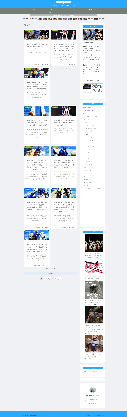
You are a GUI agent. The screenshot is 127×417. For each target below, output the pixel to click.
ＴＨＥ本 (92, 210)
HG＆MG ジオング (93, 164)
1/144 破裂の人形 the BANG (93, 116)
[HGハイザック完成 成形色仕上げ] (40, 19)
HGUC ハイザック (93, 158)
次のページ (50, 273)
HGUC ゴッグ (93, 152)
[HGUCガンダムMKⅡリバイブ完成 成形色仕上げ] (50, 19)
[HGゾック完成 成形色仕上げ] (55, 19)
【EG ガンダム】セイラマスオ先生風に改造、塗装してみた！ (93, 355)
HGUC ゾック (93, 155)
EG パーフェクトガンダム (93, 125)
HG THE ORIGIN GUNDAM (93, 128)
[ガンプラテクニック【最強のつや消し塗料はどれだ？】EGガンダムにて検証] (96, 19)
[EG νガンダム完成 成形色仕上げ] (85, 19)
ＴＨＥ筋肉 (92, 219)
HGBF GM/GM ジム (93, 134)
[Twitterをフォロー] (90, 404)
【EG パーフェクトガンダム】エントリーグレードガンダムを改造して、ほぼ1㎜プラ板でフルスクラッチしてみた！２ (94, 328)
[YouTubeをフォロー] (91, 404)
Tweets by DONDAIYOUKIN (90, 371)
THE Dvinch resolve (92, 107)
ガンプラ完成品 (93, 182)
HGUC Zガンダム (93, 137)
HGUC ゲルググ (93, 149)
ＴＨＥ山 (92, 202)
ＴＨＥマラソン (92, 199)
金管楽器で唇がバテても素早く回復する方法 (93, 279)
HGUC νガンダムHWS (93, 140)
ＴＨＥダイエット (92, 196)
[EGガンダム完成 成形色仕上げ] (80, 19)
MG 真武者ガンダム (93, 167)
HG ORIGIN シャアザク (93, 161)
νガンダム (93, 176)
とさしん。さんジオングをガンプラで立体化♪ (63, 15)
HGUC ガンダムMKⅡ (93, 146)
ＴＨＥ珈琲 (92, 217)
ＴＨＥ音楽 (92, 222)
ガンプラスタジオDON (92, 396)
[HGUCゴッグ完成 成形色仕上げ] (60, 19)
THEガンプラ (92, 113)
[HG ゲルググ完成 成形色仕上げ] (75, 19)
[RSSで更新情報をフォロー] (95, 404)
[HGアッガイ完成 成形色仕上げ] (45, 19)
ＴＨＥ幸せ (92, 205)
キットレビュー (93, 185)
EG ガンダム (93, 122)
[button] (103, 380)
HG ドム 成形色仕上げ (93, 131)
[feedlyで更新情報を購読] (93, 404)
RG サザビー (93, 173)
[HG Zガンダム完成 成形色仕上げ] (70, 19)
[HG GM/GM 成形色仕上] (65, 19)
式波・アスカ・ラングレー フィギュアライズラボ (93, 189)
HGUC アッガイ (93, 143)
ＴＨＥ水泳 (92, 214)
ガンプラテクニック (93, 179)
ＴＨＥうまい (92, 193)
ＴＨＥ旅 (92, 207)
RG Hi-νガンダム (93, 170)
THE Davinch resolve (93, 110)
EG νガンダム (93, 119)
